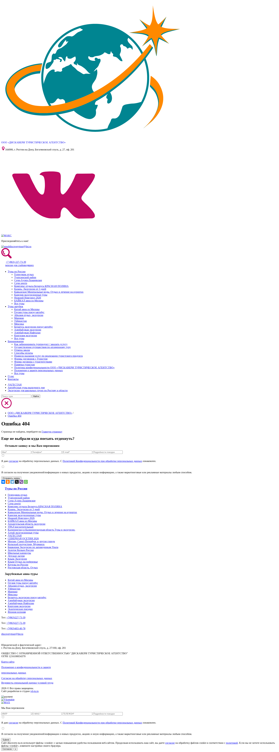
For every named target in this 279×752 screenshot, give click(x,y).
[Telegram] (12, 482)
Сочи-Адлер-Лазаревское (28, 280)
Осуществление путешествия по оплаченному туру (42, 347)
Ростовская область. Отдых (23, 567)
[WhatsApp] (26, 482)
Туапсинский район (25, 277)
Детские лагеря (16, 556)
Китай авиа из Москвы (27, 309)
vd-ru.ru (34, 691)
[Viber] (21, 482)
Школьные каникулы (19, 553)
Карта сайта (7, 661)
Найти (36, 396)
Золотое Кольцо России (21, 550)
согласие (13, 461)
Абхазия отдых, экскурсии (28, 315)
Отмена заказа (22, 350)
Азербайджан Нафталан (27, 332)
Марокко (19, 318)
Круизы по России (18, 564)
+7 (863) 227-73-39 (16, 262)
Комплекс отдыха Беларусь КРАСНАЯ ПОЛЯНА (41, 286)
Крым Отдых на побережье (23, 561)
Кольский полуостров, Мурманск (26, 544)
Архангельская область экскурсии (26, 524)
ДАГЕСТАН (15, 384)
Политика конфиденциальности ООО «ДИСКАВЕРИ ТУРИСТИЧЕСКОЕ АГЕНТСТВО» (64, 367)
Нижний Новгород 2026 (27, 297)
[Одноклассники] (8, 482)
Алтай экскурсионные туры (23, 532)
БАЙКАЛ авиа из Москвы (28, 300)
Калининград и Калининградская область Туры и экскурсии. (41, 529)
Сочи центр (20, 283)
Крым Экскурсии (17, 558)
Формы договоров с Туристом (30, 358)
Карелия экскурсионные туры (30, 294)
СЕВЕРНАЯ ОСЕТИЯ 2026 (23, 538)
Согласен (7, 749)
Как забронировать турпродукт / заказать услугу (40, 344)
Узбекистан (20, 321)
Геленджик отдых (24, 274)
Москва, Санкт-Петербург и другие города (31, 541)
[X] (17, 482)
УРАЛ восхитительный (20, 526)
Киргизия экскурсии (25, 335)
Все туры (19, 303)
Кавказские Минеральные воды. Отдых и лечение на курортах (48, 292)
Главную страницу (52, 431)
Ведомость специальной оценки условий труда (27, 682)
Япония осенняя (17, 612)
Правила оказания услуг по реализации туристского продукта (48, 356)
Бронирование (16, 341)
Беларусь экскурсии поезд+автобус (33, 326)
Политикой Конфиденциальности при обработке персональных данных (102, 461)
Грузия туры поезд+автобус (29, 312)
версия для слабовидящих (19, 265)
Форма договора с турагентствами (33, 361)
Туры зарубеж (15, 306)
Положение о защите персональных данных (38, 370)
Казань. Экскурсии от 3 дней (30, 289)
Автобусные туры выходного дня (26, 387)
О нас (11, 376)
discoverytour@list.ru (20, 246)
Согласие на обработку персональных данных (26, 678)
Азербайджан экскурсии (27, 329)
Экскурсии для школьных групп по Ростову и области (38, 390)
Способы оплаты (23, 353)
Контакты (13, 379)
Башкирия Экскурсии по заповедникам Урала (33, 547)
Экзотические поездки (20, 609)
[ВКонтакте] (3, 482)
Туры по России (17, 271)
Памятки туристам (24, 364)
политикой (232, 742)
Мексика (19, 324)
